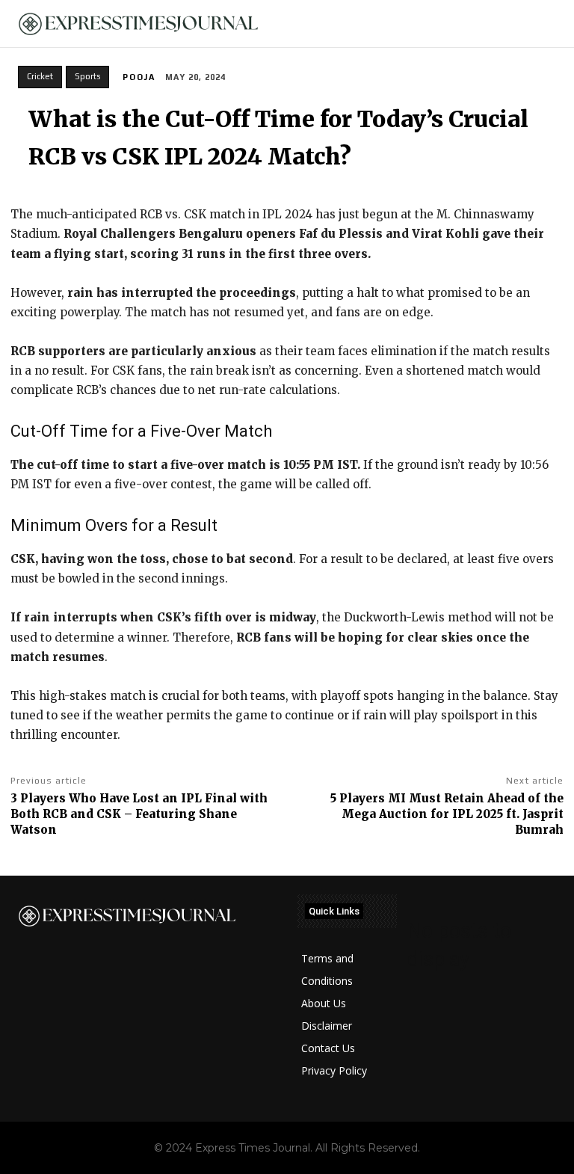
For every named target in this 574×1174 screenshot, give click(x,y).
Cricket (40, 76)
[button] (554, 24)
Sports (87, 76)
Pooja (139, 77)
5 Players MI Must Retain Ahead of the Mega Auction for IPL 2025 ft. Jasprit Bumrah (447, 814)
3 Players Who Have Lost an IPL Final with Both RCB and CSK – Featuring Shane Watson (139, 814)
